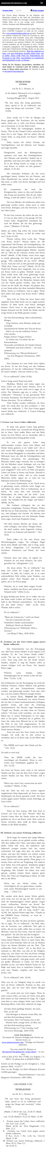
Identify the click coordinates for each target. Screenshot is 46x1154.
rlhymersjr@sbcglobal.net (14, 71)
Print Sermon (38, 10)
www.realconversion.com (12, 1042)
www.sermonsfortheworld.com (17, 33)
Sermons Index (7, 10)
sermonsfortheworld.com (14, 3)
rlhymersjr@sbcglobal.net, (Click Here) (19, 1052)
